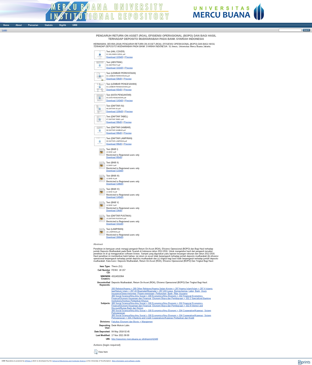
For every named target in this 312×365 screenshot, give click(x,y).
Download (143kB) (114, 100)
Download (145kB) (114, 197)
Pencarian (33, 25)
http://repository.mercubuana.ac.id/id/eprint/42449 (134, 339)
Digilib (62, 25)
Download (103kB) (114, 57)
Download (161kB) (114, 224)
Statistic (49, 25)
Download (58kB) (114, 79)
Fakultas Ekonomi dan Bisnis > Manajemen (132, 321)
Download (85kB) (114, 157)
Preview (129, 57)
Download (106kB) (114, 111)
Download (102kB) (114, 68)
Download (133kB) (114, 170)
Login (4, 30)
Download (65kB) (114, 89)
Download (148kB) (114, 184)
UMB (74, 25)
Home (6, 25)
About (19, 25)
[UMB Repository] (156, 22)
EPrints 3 (28, 361)
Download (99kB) (114, 122)
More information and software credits (126, 361)
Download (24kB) (114, 210)
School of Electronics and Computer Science (69, 361)
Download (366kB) (114, 237)
